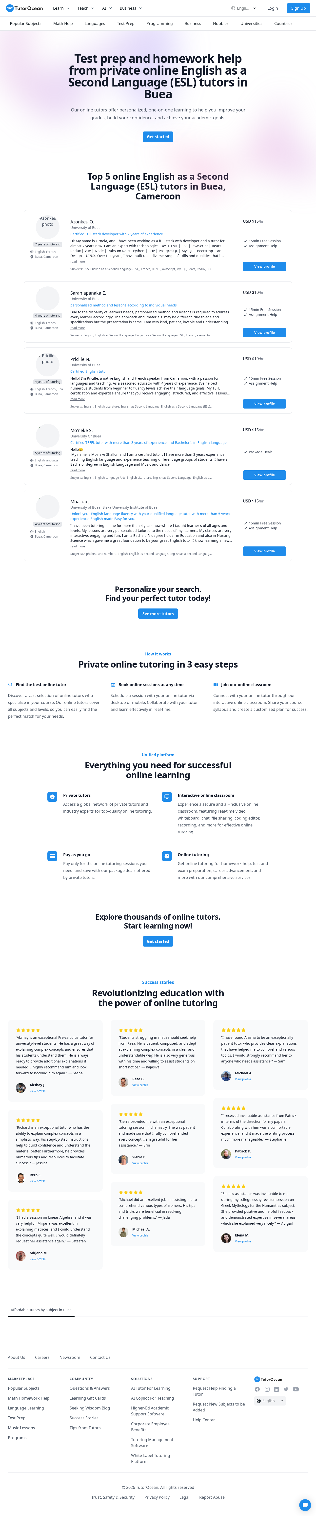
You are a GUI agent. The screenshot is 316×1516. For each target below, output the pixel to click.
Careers (42, 1357)
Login (273, 8)
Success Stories (84, 1418)
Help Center (204, 1420)
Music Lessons (21, 1427)
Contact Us (100, 1357)
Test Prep (16, 1418)
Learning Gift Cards (88, 1398)
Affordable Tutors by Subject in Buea (41, 1309)
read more (77, 262)
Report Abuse (212, 1497)
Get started (158, 136)
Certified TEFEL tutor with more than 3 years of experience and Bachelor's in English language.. (149, 442)
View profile (264, 266)
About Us (16, 1357)
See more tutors (158, 613)
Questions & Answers (90, 1388)
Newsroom (69, 1357)
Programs (17, 1437)
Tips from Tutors (85, 1427)
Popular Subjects (24, 1388)
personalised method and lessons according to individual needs (123, 305)
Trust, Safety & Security (113, 1497)
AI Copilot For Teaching (152, 1398)
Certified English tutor (88, 371)
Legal (184, 1497)
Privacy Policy (157, 1497)
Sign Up (298, 8)
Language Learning (26, 1408)
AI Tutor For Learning (151, 1388)
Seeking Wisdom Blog (90, 1408)
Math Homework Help (28, 1398)
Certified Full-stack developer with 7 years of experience (116, 234)
